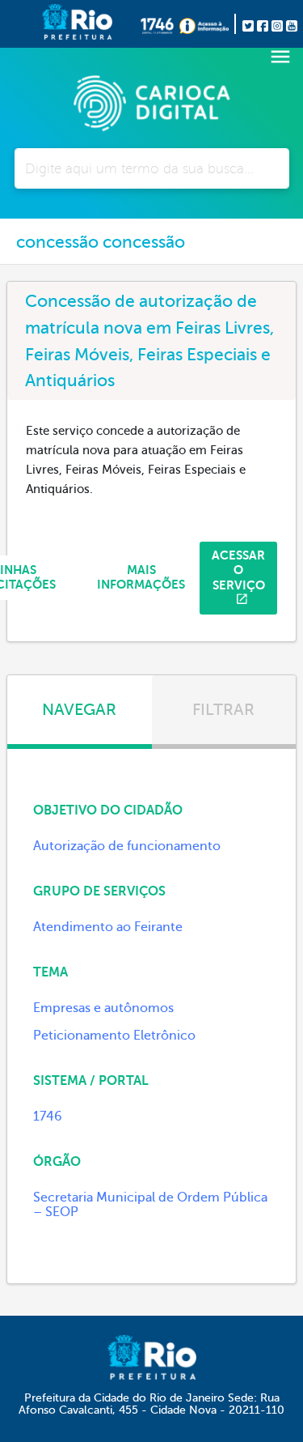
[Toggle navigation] (280, 56)
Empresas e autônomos (103, 1008)
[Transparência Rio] (207, 23)
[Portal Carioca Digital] (152, 101)
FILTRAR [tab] (223, 709)
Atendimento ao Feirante (108, 927)
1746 (47, 1116)
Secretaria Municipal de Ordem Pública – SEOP (150, 1204)
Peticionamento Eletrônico (114, 1035)
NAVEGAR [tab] (79, 709)
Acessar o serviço (238, 570)
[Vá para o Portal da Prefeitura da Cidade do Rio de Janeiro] (51, 24)
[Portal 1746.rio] (160, 23)
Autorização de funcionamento (127, 846)
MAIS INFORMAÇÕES (141, 577)
